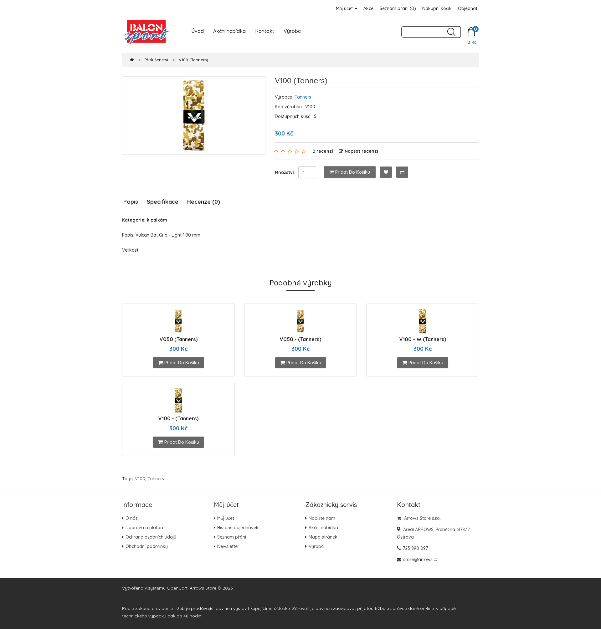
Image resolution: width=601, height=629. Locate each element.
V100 (140, 478)
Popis (130, 201)
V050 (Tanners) (179, 339)
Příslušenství (156, 59)
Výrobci (292, 31)
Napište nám (322, 518)
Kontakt (264, 31)
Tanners (303, 97)
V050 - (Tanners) (300, 339)
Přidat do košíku (352, 172)
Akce (368, 8)
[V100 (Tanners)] (194, 115)
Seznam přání (231, 537)
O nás (132, 518)
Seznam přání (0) (398, 8)
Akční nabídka (229, 31)
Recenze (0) (203, 201)
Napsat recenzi (361, 151)
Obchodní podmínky (147, 546)
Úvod (197, 31)
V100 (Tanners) (193, 59)
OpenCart (177, 588)
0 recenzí (322, 151)
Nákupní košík (437, 8)
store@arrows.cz (420, 559)
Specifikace (162, 201)
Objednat (467, 8)
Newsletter (228, 546)
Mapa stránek (323, 537)
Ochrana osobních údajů (151, 537)
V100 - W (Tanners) (422, 339)
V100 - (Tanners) (178, 418)
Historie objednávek (238, 527)
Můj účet (345, 8)
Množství (284, 172)
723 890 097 (415, 548)
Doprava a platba (144, 527)
